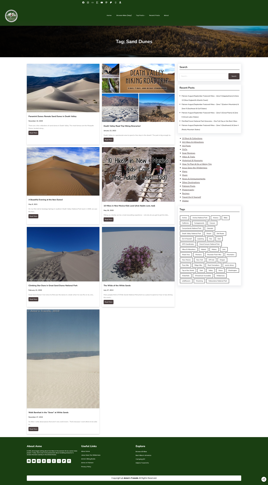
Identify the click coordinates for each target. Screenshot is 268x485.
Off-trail (211, 260)
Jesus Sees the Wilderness (194, 167)
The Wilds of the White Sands (117, 285)
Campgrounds (199, 223)
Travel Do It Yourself (191, 197)
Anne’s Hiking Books (88, 459)
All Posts (186, 145)
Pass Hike (185, 265)
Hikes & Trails (188, 156)
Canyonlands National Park (191, 228)
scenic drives (229, 265)
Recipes (185, 193)
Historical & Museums (192, 160)
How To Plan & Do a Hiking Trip (197, 164)
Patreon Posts (188, 186)
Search (234, 76)
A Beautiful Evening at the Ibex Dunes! (45, 199)
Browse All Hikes (141, 452)
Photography (188, 189)
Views (220, 270)
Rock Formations (213, 265)
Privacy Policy (86, 467)
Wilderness (220, 276)
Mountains (230, 255)
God (219, 239)
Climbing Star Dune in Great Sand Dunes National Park (52, 285)
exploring (200, 239)
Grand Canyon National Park (209, 244)
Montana (198, 255)
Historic (203, 249)
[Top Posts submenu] (144, 15)
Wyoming (199, 281)
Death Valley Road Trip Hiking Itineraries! (122, 126)
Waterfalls (185, 276)
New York (199, 260)
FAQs (184, 149)
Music (184, 175)
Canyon (212, 223)
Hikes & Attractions (188, 249)
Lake (223, 249)
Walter (185, 200)
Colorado (210, 228)
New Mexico (186, 260)
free (210, 239)
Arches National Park (200, 218)
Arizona (215, 218)
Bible (225, 218)
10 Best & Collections (192, 138)
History (214, 249)
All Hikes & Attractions (193, 142)
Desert (209, 233)
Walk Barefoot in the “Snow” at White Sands (48, 412)
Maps (184, 171)
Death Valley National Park (191, 233)
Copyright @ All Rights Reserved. (134, 478)
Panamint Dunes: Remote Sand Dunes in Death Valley (52, 116)
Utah (201, 270)
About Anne (85, 451)
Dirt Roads (220, 233)
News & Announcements (193, 178)
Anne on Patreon (87, 463)
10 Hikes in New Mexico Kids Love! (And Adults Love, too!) (129, 206)
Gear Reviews (188, 153)
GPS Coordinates (188, 244)
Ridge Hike (198, 265)
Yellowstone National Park (217, 281)
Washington (232, 270)
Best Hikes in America (143, 455)
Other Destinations (191, 182)
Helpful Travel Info (142, 463)
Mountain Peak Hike (214, 255)
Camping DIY (140, 459)
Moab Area (186, 255)
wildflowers (186, 281)
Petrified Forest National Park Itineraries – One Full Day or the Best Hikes (209, 121)
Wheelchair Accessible (203, 276)
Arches (184, 218)
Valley (211, 270)
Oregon (222, 260)
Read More (33, 133)
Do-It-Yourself (187, 239)
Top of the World (188, 270)
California (185, 223)
